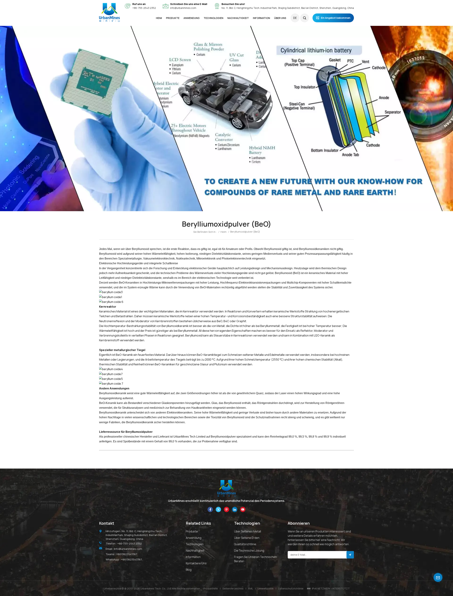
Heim (159, 18)
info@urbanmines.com (183, 8)
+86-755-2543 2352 (144, 8)
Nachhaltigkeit (195, 550)
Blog (188, 570)
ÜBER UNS (280, 18)
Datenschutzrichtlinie (290, 588)
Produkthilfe (210, 588)
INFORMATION (261, 18)
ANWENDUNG (192, 18)
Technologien (213, 18)
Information (193, 557)
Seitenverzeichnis (232, 588)
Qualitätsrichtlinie (245, 544)
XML (250, 588)
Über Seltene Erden (246, 538)
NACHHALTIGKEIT (238, 18)
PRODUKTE (172, 18)
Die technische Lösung (249, 550)
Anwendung (193, 538)
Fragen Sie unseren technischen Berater (255, 559)
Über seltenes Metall (247, 531)
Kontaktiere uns (196, 563)
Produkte (192, 531)
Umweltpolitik (266, 588)
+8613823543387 (126, 554)
